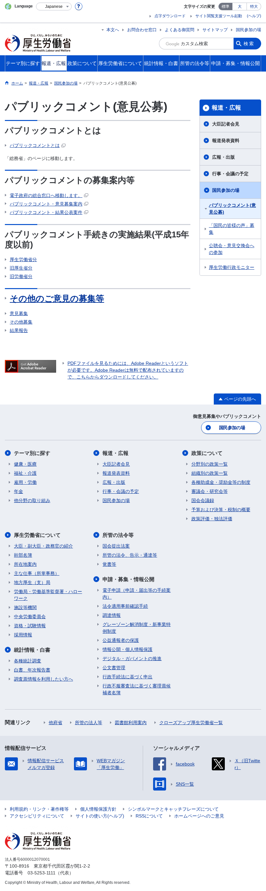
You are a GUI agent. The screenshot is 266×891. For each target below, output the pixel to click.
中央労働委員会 (30, 616)
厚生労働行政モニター (231, 267)
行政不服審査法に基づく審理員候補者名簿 (137, 689)
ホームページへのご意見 (199, 815)
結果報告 (19, 330)
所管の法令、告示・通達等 (130, 555)
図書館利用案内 (131, 722)
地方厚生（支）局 (32, 582)
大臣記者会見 (225, 123)
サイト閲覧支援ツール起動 (218, 16)
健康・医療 (25, 464)
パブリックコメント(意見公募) (232, 209)
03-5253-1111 (41, 872)
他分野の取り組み (32, 500)
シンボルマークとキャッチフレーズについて (173, 809)
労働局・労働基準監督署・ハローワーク (48, 595)
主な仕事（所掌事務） (36, 573)
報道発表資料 (225, 140)
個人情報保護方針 (98, 809)
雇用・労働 (25, 482)
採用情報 (23, 634)
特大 (254, 6)
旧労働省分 (21, 276)
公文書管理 (114, 667)
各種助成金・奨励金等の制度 (220, 482)
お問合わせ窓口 (142, 30)
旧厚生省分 (21, 268)
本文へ (112, 30)
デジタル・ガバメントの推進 (132, 658)
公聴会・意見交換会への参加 (231, 249)
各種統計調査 (27, 660)
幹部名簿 (23, 555)
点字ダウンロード (170, 16)
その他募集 (21, 322)
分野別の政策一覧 (209, 464)
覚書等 (109, 564)
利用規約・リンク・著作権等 (39, 809)
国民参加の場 (248, 30)
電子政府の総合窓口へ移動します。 (46, 195)
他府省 (55, 722)
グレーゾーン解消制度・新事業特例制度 (137, 628)
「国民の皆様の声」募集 (231, 229)
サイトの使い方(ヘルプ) (100, 815)
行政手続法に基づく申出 (127, 676)
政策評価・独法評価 (211, 518)
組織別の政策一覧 (209, 473)
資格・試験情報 (30, 625)
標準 (225, 6)
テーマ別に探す (32, 453)
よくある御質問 (179, 30)
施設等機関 (25, 607)
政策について (207, 453)
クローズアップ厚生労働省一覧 (191, 722)
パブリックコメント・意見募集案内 (46, 203)
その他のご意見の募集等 (57, 298)
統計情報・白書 (32, 650)
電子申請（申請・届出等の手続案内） (137, 594)
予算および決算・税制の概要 (220, 509)
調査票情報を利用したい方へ (43, 679)
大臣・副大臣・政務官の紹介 (43, 546)
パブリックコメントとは (35, 145)
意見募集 (19, 313)
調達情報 (112, 615)
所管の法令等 (118, 535)
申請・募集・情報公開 (128, 579)
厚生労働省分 (23, 259)
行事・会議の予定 (230, 173)
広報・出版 (223, 157)
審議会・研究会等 (209, 491)
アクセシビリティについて (37, 815)
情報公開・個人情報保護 (127, 649)
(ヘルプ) (254, 16)
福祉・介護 (25, 473)
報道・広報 (226, 107)
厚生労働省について (37, 535)
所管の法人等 (88, 722)
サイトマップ (215, 30)
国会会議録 (202, 500)
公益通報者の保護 (121, 640)
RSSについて (149, 815)
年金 (18, 491)
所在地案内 (25, 564)
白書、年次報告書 (32, 669)
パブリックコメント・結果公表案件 (46, 212)
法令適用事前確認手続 (125, 606)
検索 (249, 43)
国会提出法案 (116, 546)
